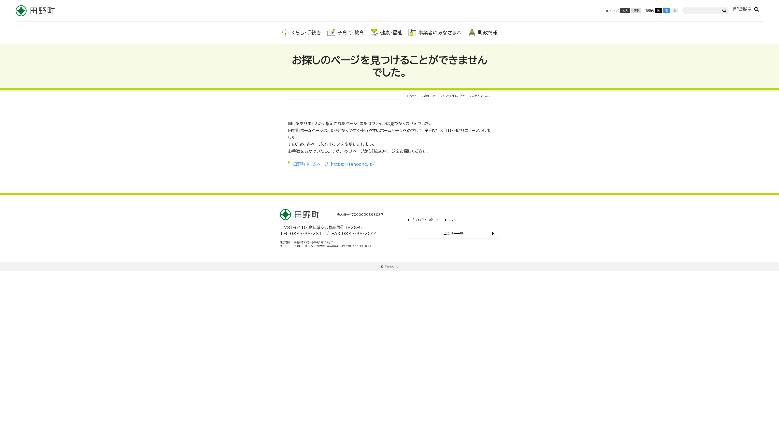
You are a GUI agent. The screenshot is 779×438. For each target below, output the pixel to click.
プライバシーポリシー (426, 220)
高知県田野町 (35, 10)
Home (411, 96)
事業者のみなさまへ (440, 32)
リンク (452, 220)
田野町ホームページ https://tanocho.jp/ (334, 164)
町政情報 (488, 32)
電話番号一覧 (453, 233)
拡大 (625, 10)
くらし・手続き (306, 32)
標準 (636, 10)
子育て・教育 (350, 32)
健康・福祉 (391, 32)
